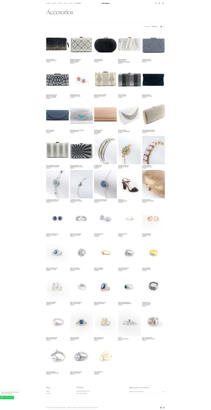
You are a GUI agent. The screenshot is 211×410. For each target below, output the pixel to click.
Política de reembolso (72, 407)
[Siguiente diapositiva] (66, 44)
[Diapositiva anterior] (48, 44)
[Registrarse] (163, 391)
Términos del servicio (93, 407)
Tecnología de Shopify (61, 407)
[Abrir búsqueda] (156, 3)
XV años (48, 393)
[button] (155, 26)
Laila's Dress (52, 407)
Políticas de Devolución (83, 391)
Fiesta (47, 391)
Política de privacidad (82, 407)
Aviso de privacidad (81, 393)
